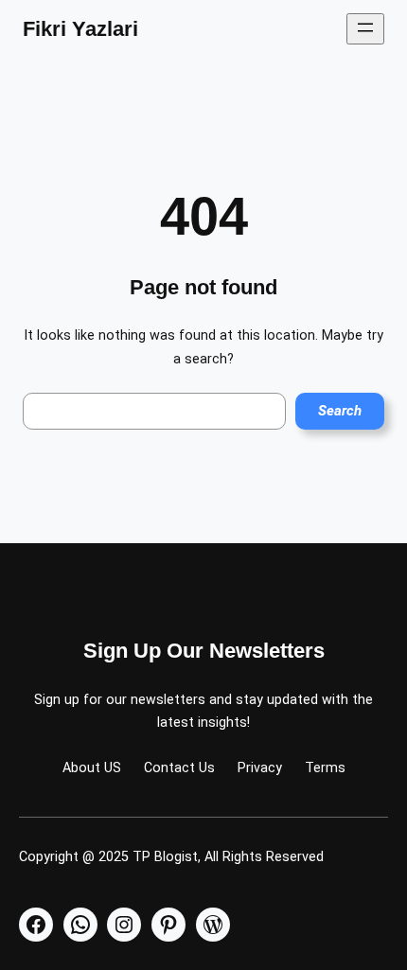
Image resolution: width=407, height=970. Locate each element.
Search (340, 410)
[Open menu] (365, 28)
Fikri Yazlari (80, 29)
